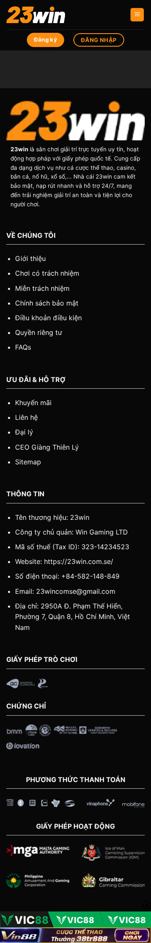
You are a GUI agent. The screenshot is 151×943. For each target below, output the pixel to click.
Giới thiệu (30, 258)
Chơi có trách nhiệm (47, 273)
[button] (137, 15)
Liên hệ (26, 417)
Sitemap (28, 462)
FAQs (23, 347)
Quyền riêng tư (38, 332)
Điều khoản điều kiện (48, 317)
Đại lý (24, 432)
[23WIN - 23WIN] (48, 14)
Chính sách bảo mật (46, 303)
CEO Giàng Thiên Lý (47, 447)
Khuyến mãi (33, 402)
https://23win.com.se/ (78, 561)
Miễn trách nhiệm (42, 288)
